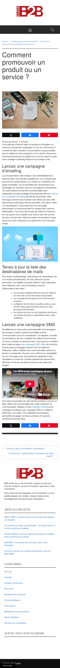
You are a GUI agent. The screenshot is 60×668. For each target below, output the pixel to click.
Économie (8, 588)
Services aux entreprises (15, 622)
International (9, 605)
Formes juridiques (12, 600)
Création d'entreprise (13, 583)
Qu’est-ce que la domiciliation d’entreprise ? (26, 448)
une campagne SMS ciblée (33, 344)
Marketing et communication (16, 611)
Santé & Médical (11, 617)
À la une (8, 571)
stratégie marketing (40, 407)
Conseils (8, 577)
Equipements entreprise (14, 594)
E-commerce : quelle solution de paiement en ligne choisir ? (31, 454)
